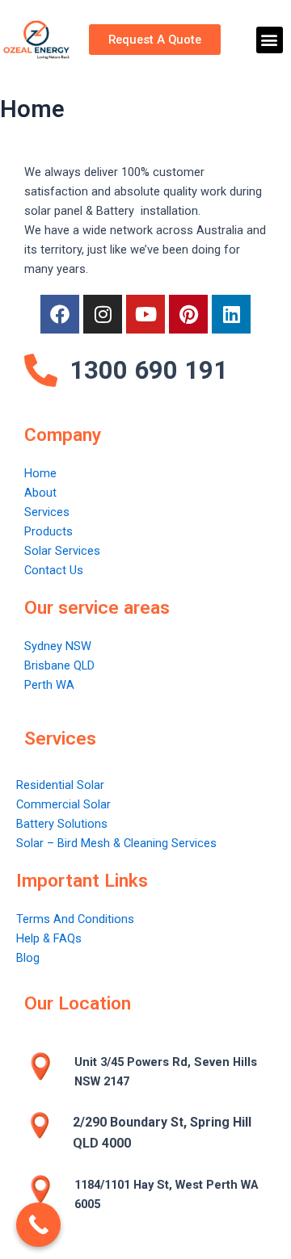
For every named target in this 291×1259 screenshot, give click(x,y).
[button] (269, 40)
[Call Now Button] (38, 1224)
